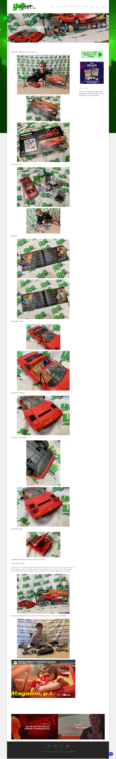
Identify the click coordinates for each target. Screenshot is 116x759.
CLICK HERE (61, 616)
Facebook (90, 92)
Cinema (58, 6)
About (97, 6)
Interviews (85, 6)
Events (71, 6)
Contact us (72, 751)
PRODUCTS (29, 31)
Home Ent (65, 6)
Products (77, 6)
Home (52, 6)
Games (92, 6)
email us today (92, 94)
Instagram (82, 94)
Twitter (97, 92)
